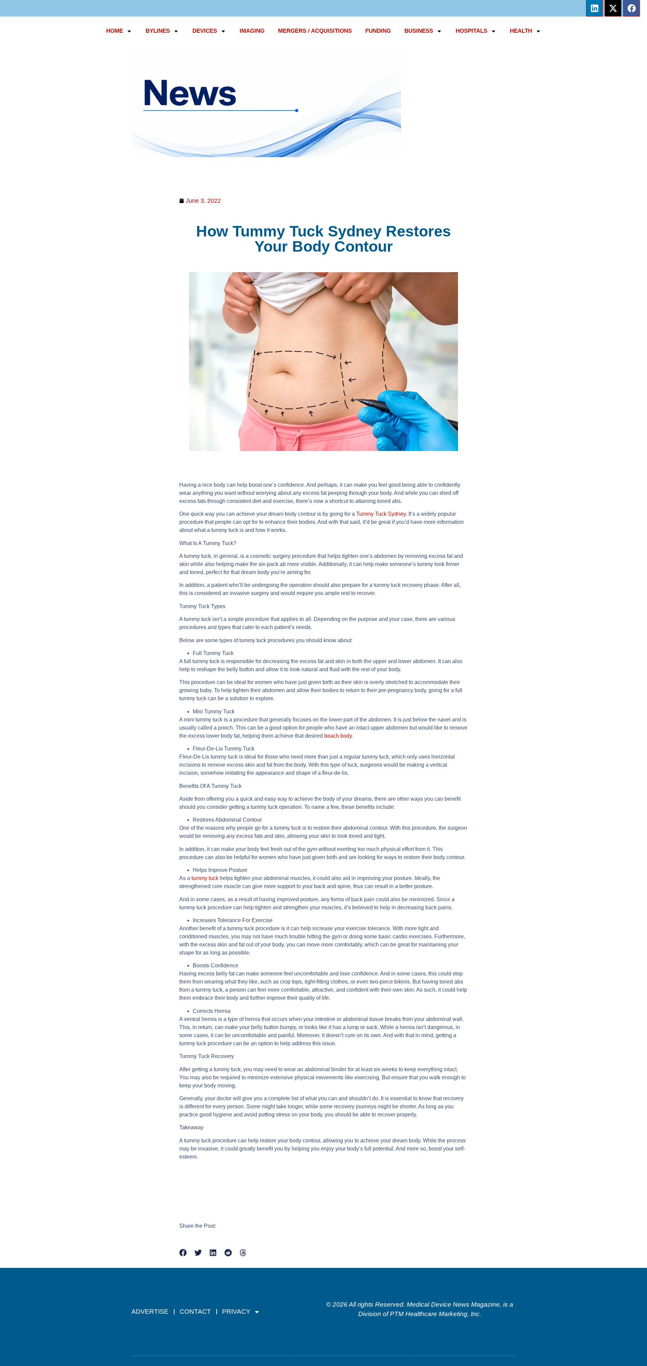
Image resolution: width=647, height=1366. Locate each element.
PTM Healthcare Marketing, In (433, 1313)
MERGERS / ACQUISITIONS (315, 31)
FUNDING (378, 31)
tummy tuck (204, 878)
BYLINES (158, 31)
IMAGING (252, 31)
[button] (183, 1253)
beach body (338, 736)
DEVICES (204, 31)
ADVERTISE (149, 1311)
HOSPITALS (471, 31)
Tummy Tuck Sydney (381, 514)
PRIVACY (236, 1311)
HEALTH (521, 31)
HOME (114, 31)
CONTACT (195, 1311)
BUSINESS (418, 31)
